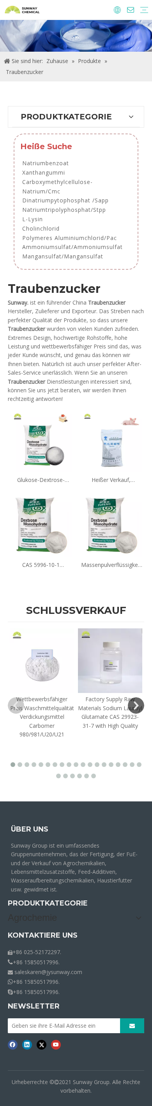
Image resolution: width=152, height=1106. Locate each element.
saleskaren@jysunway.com (48, 972)
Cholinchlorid (41, 228)
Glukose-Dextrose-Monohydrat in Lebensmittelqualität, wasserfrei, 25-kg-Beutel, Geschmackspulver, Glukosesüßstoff (40, 480)
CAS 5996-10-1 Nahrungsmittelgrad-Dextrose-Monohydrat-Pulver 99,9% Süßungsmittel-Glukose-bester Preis (41, 565)
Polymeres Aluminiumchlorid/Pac (69, 238)
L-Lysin (32, 219)
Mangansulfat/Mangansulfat (62, 256)
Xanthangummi (43, 172)
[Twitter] (41, 1044)
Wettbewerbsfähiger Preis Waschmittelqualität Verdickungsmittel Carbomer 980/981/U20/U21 (42, 716)
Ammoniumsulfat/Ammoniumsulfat (72, 247)
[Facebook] (13, 1044)
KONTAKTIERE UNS (43, 935)
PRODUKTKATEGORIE (48, 903)
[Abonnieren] (132, 1025)
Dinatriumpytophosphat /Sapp (65, 200)
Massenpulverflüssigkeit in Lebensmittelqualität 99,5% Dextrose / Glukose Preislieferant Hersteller (111, 565)
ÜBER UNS (29, 829)
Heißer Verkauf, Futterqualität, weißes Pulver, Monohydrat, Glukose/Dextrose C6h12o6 (111, 480)
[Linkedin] (27, 1044)
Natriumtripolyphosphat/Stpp (64, 209)
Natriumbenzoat (45, 163)
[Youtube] (56, 1044)
